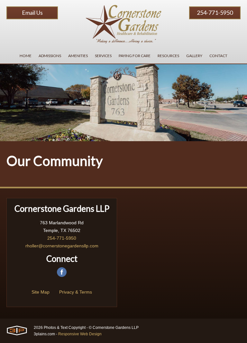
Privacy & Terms (75, 292)
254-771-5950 (215, 12)
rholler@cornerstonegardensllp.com (61, 245)
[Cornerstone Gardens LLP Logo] (123, 24)
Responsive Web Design (80, 334)
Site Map (41, 292)
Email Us (32, 12)
